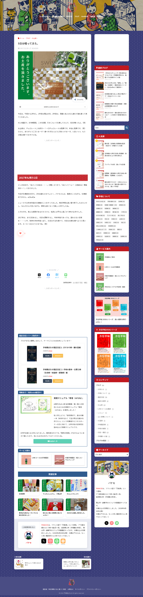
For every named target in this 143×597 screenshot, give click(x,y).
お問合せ (70, 589)
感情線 (99, 205)
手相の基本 (112, 201)
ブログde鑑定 (102, 440)
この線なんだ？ (101, 229)
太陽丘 (99, 222)
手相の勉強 (103, 428)
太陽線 (99, 208)
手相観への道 (104, 436)
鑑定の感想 (103, 401)
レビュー (102, 413)
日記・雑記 (83, 283)
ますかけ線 (100, 215)
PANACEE (44, 525)
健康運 (115, 236)
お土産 (75, 283)
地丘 (123, 222)
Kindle (47, 356)
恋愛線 (107, 212)
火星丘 (116, 222)
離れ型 (116, 212)
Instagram (50, 544)
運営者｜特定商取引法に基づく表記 (54, 589)
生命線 (121, 201)
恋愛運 (107, 233)
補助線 (116, 208)
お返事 (101, 420)
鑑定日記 (102, 397)
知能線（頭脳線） (111, 205)
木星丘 (114, 219)
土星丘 (122, 219)
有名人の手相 (101, 226)
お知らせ (102, 389)
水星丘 (108, 222)
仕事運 (99, 236)
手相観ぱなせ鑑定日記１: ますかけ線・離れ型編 (62, 347)
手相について (104, 393)
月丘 (107, 219)
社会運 (107, 236)
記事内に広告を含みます (51, 107)
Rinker (50, 351)
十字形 (124, 212)
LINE (57, 544)
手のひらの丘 (100, 201)
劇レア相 (121, 215)
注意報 (124, 236)
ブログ (100, 385)
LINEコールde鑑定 (105, 409)
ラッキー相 (111, 215)
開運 (119, 229)
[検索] (127, 128)
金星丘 (99, 219)
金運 (98, 233)
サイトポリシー (80, 589)
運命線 (122, 205)
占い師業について (105, 417)
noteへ (52, 441)
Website (63, 544)
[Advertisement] (52, 155)
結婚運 (115, 233)
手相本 (112, 229)
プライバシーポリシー (94, 589)
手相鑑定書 (103, 424)
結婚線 (99, 212)
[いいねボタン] (20, 233)
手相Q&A (99, 240)
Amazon (58, 356)
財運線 (107, 208)
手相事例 (112, 226)
